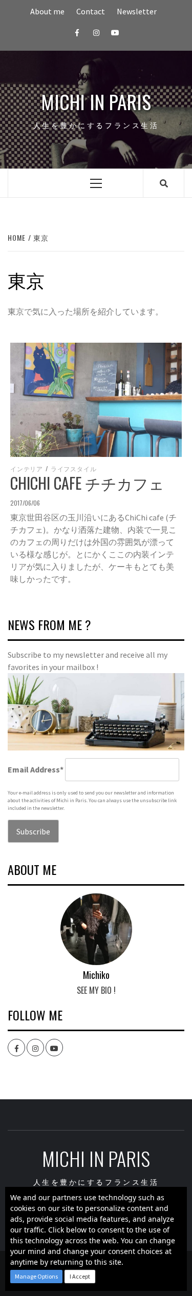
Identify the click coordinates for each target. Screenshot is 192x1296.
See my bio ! (96, 990)
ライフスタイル (74, 469)
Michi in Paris (96, 101)
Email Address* (35, 769)
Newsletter (137, 11)
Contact (90, 11)
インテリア (26, 469)
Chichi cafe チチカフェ (87, 482)
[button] (36, 1276)
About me (47, 11)
